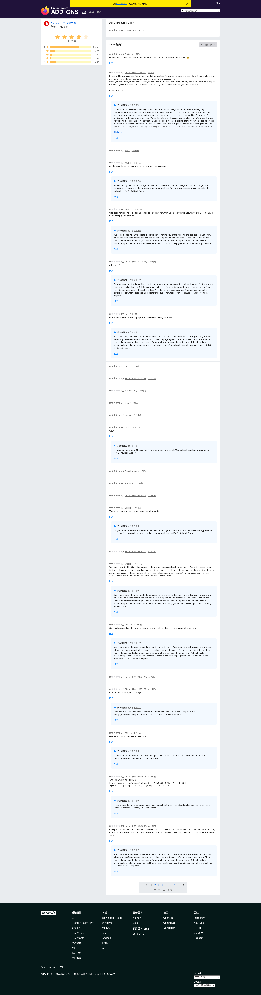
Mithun (128, 733)
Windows (107, 922)
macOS (106, 927)
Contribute (169, 922)
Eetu (127, 366)
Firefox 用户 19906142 (135, 551)
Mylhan (128, 163)
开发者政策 (78, 937)
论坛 (74, 948)
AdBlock (63, 26)
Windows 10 (130, 391)
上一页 (144, 885)
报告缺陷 (76, 953)
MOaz (127, 427)
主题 (91, 11)
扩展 (84, 11)
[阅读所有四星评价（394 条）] (70, 51)
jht (126, 314)
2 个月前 (152, 262)
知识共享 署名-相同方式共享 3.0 (89, 974)
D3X (127, 54)
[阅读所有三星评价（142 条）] (70, 55)
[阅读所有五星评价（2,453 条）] (70, 47)
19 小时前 (135, 54)
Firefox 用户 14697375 (135, 689)
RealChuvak (130, 471)
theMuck (129, 483)
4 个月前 (137, 508)
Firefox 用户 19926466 (135, 495)
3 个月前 (136, 427)
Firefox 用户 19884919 (135, 776)
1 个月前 (135, 150)
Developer (169, 927)
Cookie (52, 967)
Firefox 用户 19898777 (135, 677)
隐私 (43, 967)
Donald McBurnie (133, 30)
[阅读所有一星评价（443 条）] (70, 62)
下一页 (181, 885)
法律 (61, 967)
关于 (74, 917)
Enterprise (138, 933)
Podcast (198, 937)
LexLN (128, 508)
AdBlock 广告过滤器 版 (63, 23)
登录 (218, 3)
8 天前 (137, 105)
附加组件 (76, 912)
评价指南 (76, 958)
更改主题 (197, 981)
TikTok (198, 927)
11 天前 (151, 72)
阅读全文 (118, 132)
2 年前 (145, 30)
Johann (128, 624)
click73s (129, 209)
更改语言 (197, 973)
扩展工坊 (76, 927)
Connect (168, 917)
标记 (111, 63)
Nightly (137, 917)
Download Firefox (112, 917)
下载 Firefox (121, 3)
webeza (129, 564)
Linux (105, 942)
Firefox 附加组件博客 (83, 922)
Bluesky (198, 932)
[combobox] (200, 10)
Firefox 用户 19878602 (135, 826)
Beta (135, 922)
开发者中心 (78, 932)
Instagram (199, 917)
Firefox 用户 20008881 (135, 378)
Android (106, 937)
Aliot (127, 150)
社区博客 (76, 942)
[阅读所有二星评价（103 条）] (70, 58)
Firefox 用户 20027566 (135, 262)
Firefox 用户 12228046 (135, 72)
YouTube (199, 922)
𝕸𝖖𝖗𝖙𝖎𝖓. (128, 415)
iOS (104, 932)
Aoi (126, 403)
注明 (50, 974)
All (103, 948)
